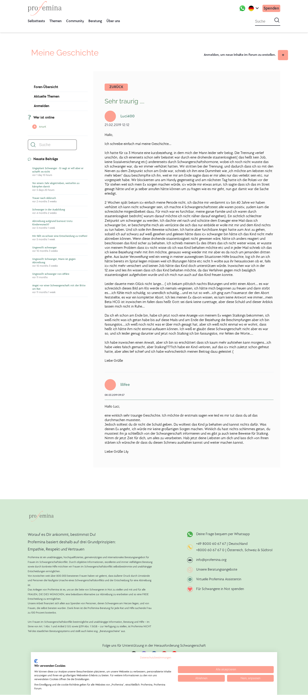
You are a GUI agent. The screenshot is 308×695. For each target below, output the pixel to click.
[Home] (45, 8)
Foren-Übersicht (46, 87)
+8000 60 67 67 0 (210, 550)
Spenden (271, 8)
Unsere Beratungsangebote (216, 569)
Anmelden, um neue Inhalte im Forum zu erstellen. (240, 55)
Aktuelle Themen (46, 96)
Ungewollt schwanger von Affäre (50, 274)
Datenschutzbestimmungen (155, 657)
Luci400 (127, 116)
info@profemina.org (211, 560)
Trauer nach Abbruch (44, 198)
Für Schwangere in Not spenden (220, 589)
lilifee (125, 384)
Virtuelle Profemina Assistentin (218, 579)
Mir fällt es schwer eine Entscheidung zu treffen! (59, 236)
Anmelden (41, 106)
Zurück (116, 87)
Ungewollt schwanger (44, 247)
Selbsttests (36, 21)
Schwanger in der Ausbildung (48, 209)
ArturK (42, 126)
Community (75, 21)
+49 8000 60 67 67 (211, 544)
